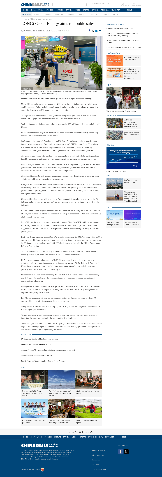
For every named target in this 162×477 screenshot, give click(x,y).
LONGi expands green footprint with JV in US (38, 344)
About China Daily (98, 450)
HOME (25, 10)
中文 (108, 3)
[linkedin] (96, 30)
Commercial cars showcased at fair (119, 29)
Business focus (111, 115)
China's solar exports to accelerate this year (37, 356)
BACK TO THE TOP (81, 431)
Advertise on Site (98, 455)
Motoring (82, 14)
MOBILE (129, 10)
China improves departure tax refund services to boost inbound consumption (131, 73)
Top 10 (115, 14)
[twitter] (93, 30)
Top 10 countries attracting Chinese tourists (121, 111)
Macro (36, 14)
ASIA (103, 3)
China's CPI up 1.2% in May (116, 171)
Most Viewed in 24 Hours (115, 25)
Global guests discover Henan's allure (88, 392)
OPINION (95, 10)
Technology (71, 14)
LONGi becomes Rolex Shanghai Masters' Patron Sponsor (43, 361)
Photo (23, 367)
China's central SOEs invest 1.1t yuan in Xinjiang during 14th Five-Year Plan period (130, 196)
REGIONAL (105, 10)
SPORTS (86, 10)
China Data (94, 14)
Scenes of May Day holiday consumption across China (59, 421)
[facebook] (89, 30)
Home (26, 19)
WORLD (41, 10)
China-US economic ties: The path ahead (33, 421)
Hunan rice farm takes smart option (86, 421)
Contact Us (96, 460)
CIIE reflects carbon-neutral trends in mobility (123, 47)
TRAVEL (69, 10)
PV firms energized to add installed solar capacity (39, 339)
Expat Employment (99, 469)
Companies (47, 14)
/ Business (35, 19)
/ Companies (46, 19)
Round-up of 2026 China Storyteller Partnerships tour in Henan (33, 393)
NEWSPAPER (115, 10)
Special (108, 207)
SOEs (108, 176)
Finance (105, 14)
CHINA (33, 10)
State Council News (113, 53)
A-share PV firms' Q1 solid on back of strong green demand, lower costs (48, 350)
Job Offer (95, 465)
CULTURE (60, 10)
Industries (59, 14)
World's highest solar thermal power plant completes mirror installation (60, 393)
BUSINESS (49, 10)
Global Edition (96, 3)
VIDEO (78, 10)
